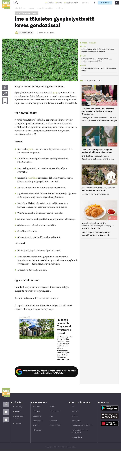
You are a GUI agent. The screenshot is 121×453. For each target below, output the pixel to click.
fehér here (20, 8)
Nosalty (36, 425)
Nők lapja (54, 421)
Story (52, 406)
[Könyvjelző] (5, 100)
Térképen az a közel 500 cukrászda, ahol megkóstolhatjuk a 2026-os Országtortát (98, 111)
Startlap (36, 406)
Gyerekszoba (55, 411)
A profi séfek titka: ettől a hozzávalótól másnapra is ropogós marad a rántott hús (98, 226)
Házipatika (37, 430)
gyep (32, 8)
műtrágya (32, 178)
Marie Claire (55, 425)
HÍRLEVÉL (75, 411)
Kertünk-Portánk (26, 13)
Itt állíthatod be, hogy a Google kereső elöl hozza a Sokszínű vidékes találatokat (49, 371)
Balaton (18, 423)
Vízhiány (50, 2)
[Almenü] (15, 2)
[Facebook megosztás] (5, 87)
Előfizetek (105, 2)
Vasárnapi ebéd (72, 2)
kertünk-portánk (46, 8)
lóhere (60, 8)
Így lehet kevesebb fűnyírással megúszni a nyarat (64, 326)
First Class (37, 421)
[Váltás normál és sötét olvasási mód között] (94, 2)
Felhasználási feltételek (82, 425)
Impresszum (76, 421)
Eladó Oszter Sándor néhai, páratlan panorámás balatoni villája (98, 189)
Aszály (59, 2)
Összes (93, 43)
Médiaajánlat (77, 437)
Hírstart (36, 411)
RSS (73, 406)
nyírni (30, 149)
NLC (51, 416)
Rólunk (75, 416)
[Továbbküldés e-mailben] (5, 93)
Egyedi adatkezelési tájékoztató (80, 431)
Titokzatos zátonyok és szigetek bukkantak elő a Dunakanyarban (97, 150)
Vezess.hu (37, 416)
